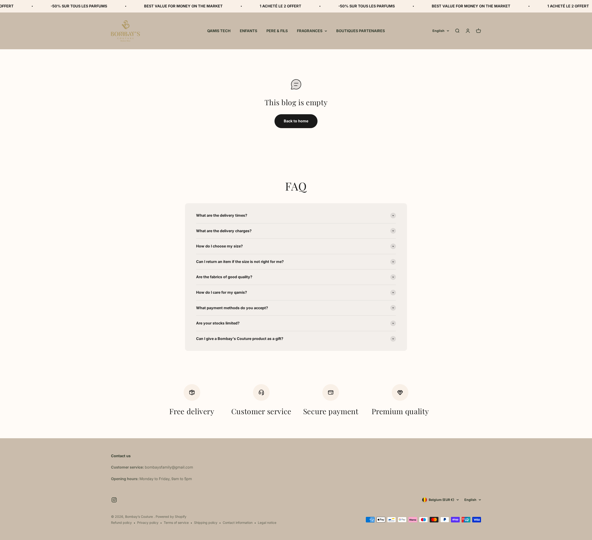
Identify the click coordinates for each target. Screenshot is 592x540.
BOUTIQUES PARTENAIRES (360, 30)
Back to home (296, 121)
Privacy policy (147, 523)
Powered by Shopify (171, 516)
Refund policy (121, 523)
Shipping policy (205, 523)
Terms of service (176, 523)
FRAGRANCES (309, 30)
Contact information (238, 523)
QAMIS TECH (219, 30)
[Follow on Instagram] (114, 500)
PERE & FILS (277, 30)
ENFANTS (248, 30)
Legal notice (267, 523)
